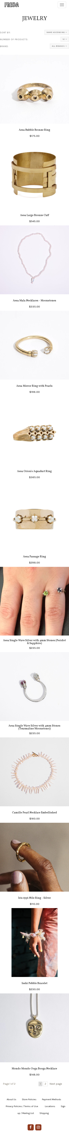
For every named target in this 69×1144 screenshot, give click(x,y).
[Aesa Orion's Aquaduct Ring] (34, 438)
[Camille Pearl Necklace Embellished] (34, 780)
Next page (55, 1083)
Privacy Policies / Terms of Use (22, 1106)
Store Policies (29, 1099)
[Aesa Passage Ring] (34, 524)
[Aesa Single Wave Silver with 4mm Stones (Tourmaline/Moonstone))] (34, 694)
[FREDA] (10, 5)
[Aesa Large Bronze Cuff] (34, 182)
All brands (58, 46)
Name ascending (56, 32)
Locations (50, 1106)
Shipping (44, 1113)
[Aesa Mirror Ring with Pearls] (34, 353)
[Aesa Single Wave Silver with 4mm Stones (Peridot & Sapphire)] (34, 609)
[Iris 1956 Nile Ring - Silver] (34, 865)
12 (64, 39)
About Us (11, 1099)
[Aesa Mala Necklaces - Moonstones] (34, 268)
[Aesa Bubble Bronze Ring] (34, 97)
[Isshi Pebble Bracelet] (34, 950)
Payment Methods (51, 1099)
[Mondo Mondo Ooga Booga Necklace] (34, 1036)
